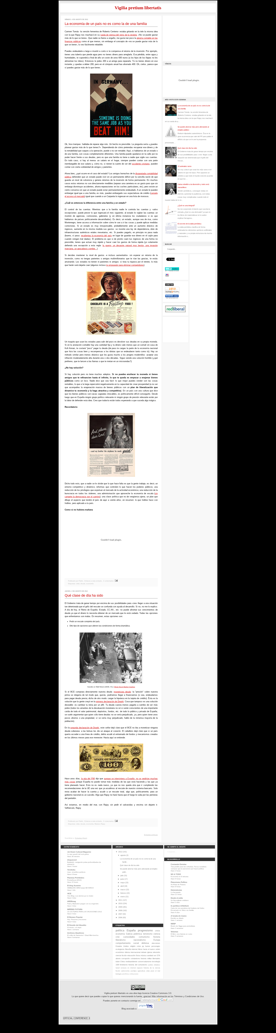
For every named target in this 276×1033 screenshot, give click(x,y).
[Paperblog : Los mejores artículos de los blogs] (145, 1009)
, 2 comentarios (108, 581)
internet (135, 949)
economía (90, 583)
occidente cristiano (141, 164)
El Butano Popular (75, 917)
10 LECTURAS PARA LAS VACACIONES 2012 (84, 912)
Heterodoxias (176, 890)
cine (117, 937)
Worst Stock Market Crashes (124, 687)
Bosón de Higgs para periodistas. (183, 926)
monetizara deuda (122, 692)
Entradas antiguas (151, 835)
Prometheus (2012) (74, 880)
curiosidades (129, 937)
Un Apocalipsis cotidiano (180, 900)
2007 (120, 914)
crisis (78, 583)
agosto (123, 855)
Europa (156, 940)
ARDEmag (71, 901)
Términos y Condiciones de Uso (189, 996)
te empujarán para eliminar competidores (125, 265)
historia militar (146, 958)
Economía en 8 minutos (179, 876)
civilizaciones (134, 974)
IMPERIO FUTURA (74, 909)
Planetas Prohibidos (75, 878)
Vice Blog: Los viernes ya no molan (80, 896)
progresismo (145, 930)
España (131, 930)
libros (140, 949)
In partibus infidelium (180, 906)
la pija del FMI (88, 778)
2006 (120, 917)
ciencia (156, 934)
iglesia (149, 952)
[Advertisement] (189, 38)
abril (122, 886)
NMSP (173, 924)
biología (119, 974)
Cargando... (171, 852)
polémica (138, 934)
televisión (156, 952)
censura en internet (128, 968)
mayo (122, 882)
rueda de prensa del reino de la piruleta (118, 35)
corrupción (125, 958)
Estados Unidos (122, 946)
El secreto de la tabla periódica (189, 224)
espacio (140, 968)
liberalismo (121, 940)
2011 (120, 900)
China (122, 961)
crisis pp (140, 946)
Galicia (129, 934)
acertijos (133, 971)
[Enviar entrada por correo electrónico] (116, 581)
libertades (156, 958)
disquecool (72, 860)
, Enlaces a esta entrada (93, 581)
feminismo (124, 965)
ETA (158, 955)
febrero (123, 893)
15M (117, 965)
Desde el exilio (177, 898)
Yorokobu (71, 870)
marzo (122, 890)
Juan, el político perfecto (76, 872)
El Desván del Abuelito (76, 925)
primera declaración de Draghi (110, 701)
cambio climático (154, 965)
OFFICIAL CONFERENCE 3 (76, 1018)
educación (131, 955)
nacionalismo (140, 940)
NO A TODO (176, 874)
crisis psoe (150, 971)
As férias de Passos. (178, 884)
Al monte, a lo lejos (74, 927)
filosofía (128, 949)
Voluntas (174, 932)
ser (155, 955)
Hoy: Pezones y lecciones (76, 919)
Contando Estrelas (178, 864)
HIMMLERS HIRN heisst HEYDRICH (80, 888)
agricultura (141, 971)
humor (147, 946)
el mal (157, 971)
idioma (127, 952)
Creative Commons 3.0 (160, 993)
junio (122, 879)
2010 (120, 903)
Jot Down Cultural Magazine (79, 852)
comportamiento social (127, 943)
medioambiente (131, 961)
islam (118, 961)
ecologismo (120, 949)
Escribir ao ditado (177, 918)
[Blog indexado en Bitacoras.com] (172, 298)
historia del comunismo (137, 965)
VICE (69, 894)
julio (121, 875)
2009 (120, 907)
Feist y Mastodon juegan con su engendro (83, 904)
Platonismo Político (179, 882)
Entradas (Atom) (81, 838)
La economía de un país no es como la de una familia (106, 24)
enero (122, 897)
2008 (120, 910)
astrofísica (125, 974)
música (143, 955)
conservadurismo (144, 961)
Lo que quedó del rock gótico (78, 854)
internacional (135, 952)
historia (156, 937)
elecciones (156, 943)
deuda (82, 583)
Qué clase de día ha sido (84, 595)
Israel (118, 968)
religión (132, 946)
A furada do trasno (179, 916)
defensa (145, 943)
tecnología (156, 961)
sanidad (150, 955)
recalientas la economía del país (96, 235)
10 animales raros (185, 166)
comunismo (144, 937)
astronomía (125, 971)
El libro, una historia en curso (181, 934)
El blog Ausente (74, 886)
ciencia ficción (121, 955)
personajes (155, 946)
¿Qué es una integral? (186, 205)
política (120, 930)
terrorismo (147, 934)
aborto (118, 958)
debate (143, 952)
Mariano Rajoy (100, 824)
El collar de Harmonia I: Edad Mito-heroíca (82, 935)
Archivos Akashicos (75, 933)
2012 (120, 852)
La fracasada (175, 892)
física (138, 955)
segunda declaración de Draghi (84, 727)
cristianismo (135, 958)
